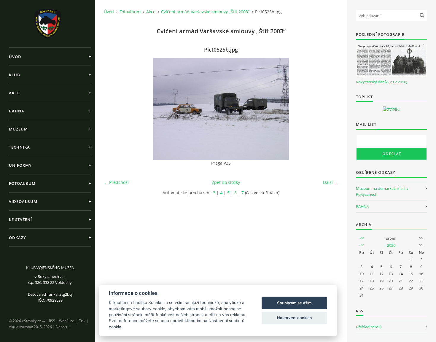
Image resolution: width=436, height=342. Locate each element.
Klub (14, 74)
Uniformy (20, 165)
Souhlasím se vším (294, 302)
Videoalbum (23, 201)
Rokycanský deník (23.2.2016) (381, 82)
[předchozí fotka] (113, 109)
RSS (52, 320)
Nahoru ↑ (63, 326)
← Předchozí (116, 182)
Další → (330, 182)
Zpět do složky (226, 182)
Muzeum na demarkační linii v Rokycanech (382, 191)
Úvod (15, 56)
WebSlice (66, 320)
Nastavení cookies (294, 317)
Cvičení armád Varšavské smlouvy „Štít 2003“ (205, 12)
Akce (14, 93)
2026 (391, 245)
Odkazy (17, 237)
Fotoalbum (22, 183)
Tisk (82, 320)
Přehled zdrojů (369, 327)
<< (361, 238)
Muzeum (18, 129)
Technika (19, 147)
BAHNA (362, 206)
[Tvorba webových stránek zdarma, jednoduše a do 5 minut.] (44, 321)
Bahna (16, 111)
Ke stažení (20, 219)
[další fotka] (328, 109)
